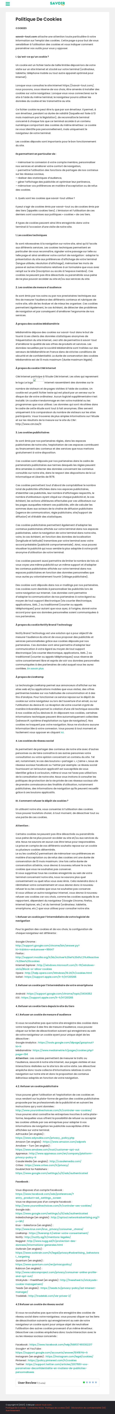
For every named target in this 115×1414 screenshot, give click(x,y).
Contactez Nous (35, 1407)
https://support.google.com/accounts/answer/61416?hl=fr (52, 1352)
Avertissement (13, 1410)
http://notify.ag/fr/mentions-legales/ (48, 1237)
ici (62, 732)
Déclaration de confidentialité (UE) (88, 1407)
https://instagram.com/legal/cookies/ (69, 1356)
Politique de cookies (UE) (57, 1407)
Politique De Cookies (16, 1407)
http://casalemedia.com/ (65, 1161)
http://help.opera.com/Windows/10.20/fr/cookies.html (58, 973)
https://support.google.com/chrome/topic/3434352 (59, 993)
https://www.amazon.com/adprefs (64, 1142)
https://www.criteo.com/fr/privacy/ (47, 1165)
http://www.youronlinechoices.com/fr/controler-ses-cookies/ (54, 1110)
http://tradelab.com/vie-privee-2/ (49, 1296)
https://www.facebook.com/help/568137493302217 (60, 1344)
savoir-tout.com (43, 1404)
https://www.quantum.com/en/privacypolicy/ (44, 1264)
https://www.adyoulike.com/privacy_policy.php (45, 1138)
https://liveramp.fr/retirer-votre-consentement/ (58, 1233)
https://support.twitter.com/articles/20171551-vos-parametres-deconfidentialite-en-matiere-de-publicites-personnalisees (52, 1368)
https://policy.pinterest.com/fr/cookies (52, 1360)
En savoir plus (35, 668)
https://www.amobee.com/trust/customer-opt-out (47, 1149)
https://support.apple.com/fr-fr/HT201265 (50, 977)
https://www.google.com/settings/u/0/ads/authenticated (52, 1173)
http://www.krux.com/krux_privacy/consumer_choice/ (49, 1229)
